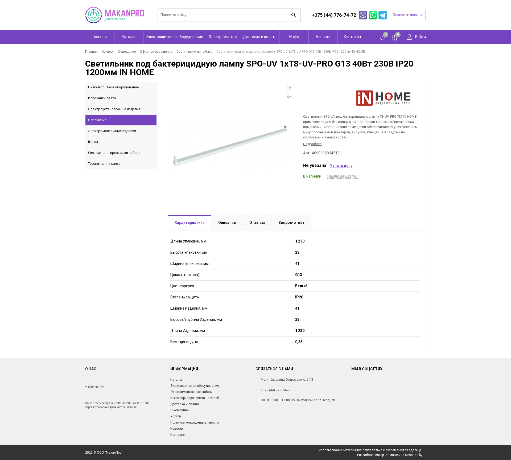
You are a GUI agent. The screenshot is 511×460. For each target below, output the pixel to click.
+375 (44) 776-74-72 (275, 390)
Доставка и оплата (260, 37)
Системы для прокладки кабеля (114, 153)
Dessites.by (413, 455)
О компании (179, 410)
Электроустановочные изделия (114, 109)
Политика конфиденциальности (194, 422)
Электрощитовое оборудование (174, 37)
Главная (100, 37)
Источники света (102, 98)
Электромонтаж (223, 37)
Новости (323, 37)
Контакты (352, 37)
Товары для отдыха (104, 164)
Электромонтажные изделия (112, 131)
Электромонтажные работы (191, 392)
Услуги (175, 416)
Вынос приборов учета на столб (194, 398)
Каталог (129, 37)
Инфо (294, 37)
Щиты (93, 142)
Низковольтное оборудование (113, 87)
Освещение (97, 120)
